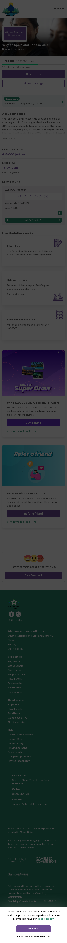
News (11, 640)
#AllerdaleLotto (17, 620)
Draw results (15, 683)
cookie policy (45, 918)
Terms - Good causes (20, 734)
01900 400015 (20, 794)
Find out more (16, 294)
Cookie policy (15, 648)
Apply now (14, 704)
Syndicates (14, 687)
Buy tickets (33, 74)
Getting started (17, 722)
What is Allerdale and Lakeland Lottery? (30, 635)
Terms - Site (15, 739)
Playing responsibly (19, 760)
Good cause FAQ (17, 717)
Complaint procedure (20, 756)
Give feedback (33, 575)
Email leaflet (15, 713)
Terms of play (15, 743)
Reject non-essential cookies (33, 936)
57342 (52, 901)
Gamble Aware (26, 847)
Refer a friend (15, 692)
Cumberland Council (19, 889)
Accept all (33, 928)
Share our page (33, 83)
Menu (60, 8)
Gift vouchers (15, 665)
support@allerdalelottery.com (29, 804)
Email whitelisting (17, 747)
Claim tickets (15, 670)
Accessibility (15, 752)
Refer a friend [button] (33, 513)
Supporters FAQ (17, 674)
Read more (9, 138)
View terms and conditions (21, 431)
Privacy (12, 644)
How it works (15, 678)
